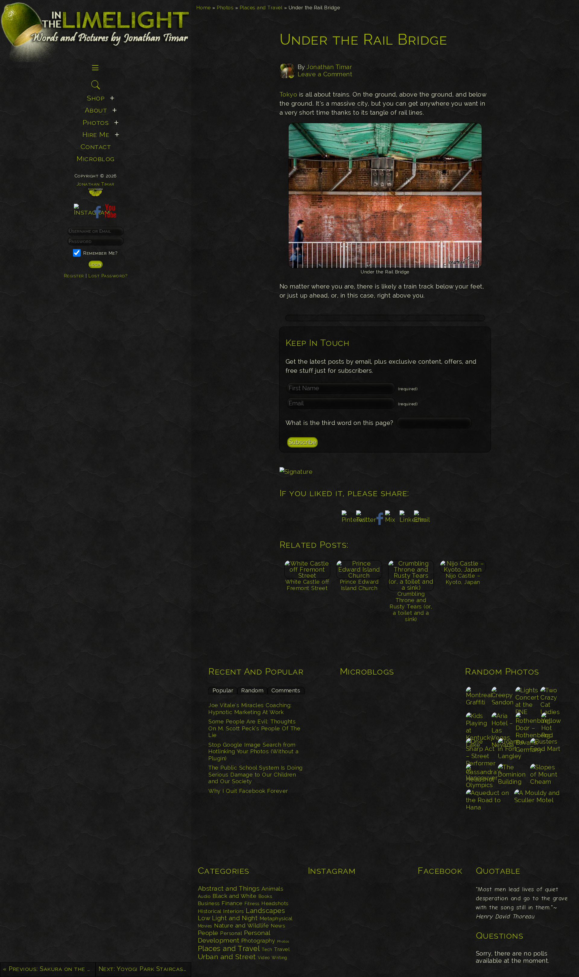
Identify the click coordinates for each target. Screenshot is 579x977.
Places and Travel (261, 8)
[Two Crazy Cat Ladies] (551, 698)
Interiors (233, 911)
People (208, 933)
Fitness (252, 903)
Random (252, 690)
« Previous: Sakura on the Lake (49, 968)
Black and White (235, 896)
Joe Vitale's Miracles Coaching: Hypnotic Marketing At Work (250, 708)
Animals (272, 888)
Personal (231, 933)
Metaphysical (276, 918)
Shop (95, 98)
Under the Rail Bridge (364, 39)
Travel (282, 949)
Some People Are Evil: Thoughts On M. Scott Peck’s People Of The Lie (254, 728)
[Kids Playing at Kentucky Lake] (478, 724)
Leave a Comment (325, 74)
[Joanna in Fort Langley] (513, 750)
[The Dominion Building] (513, 775)
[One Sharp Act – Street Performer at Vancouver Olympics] (481, 750)
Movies (205, 926)
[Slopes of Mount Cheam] (546, 775)
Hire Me (95, 134)
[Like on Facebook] (95, 216)
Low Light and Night (228, 918)
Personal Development (234, 936)
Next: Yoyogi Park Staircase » (145, 968)
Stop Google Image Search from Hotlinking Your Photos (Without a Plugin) (253, 751)
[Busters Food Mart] (546, 750)
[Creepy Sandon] (502, 698)
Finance (232, 903)
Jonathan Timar (329, 67)
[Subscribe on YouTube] (110, 216)
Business (209, 903)
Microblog (96, 159)
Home (203, 8)
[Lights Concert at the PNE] (527, 698)
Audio (204, 896)
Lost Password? (107, 275)
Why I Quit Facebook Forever (248, 791)
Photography (258, 940)
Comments (285, 690)
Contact (96, 146)
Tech (267, 949)
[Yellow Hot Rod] (551, 724)
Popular (223, 690)
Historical (209, 911)
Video (264, 957)
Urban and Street (227, 957)
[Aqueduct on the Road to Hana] (489, 801)
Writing (279, 957)
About (96, 110)
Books (265, 896)
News (278, 926)
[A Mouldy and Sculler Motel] (537, 801)
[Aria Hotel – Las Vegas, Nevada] (503, 724)
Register (74, 275)
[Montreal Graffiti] (478, 698)
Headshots (275, 903)
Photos (225, 8)
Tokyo (288, 94)
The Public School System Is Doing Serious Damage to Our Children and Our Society (255, 774)
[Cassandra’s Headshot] (481, 775)
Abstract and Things (229, 888)
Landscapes (265, 911)
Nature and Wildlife (241, 925)
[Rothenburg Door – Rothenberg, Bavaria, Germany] (527, 724)
